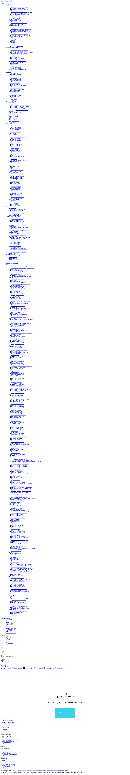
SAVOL (10, 594)
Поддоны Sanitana (15, 451)
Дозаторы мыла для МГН (17, 219)
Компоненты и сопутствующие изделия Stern (21, 487)
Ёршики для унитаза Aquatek (18, 518)
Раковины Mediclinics (16, 335)
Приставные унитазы (16, 189)
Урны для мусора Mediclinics (18, 342)
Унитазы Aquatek (15, 541)
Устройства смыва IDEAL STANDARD (20, 571)
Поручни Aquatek (15, 533)
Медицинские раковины (14, 91)
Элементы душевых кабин (15, 140)
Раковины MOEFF (15, 353)
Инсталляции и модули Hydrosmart (19, 611)
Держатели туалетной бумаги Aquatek (20, 511)
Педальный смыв (15, 63)
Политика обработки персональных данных (36, 770)
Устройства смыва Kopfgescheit (18, 317)
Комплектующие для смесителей (16, 36)
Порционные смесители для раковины (20, 32)
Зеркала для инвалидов (16, 220)
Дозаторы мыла (15, 113)
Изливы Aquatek (15, 520)
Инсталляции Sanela (16, 432)
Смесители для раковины (14, 26)
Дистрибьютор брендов (8, 741)
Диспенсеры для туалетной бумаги (19, 108)
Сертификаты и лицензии (9, 764)
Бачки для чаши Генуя (16, 195)
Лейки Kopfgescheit (15, 312)
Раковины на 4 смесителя (17, 88)
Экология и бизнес (7, 767)
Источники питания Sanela (17, 433)
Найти (15, 615)
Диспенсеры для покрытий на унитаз (20, 106)
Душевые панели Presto (16, 411)
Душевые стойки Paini (16, 396)
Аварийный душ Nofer (16, 360)
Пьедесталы (14, 99)
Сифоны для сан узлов (16, 201)
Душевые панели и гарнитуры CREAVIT (20, 284)
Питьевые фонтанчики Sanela (18, 435)
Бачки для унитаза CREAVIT (18, 279)
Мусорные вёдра (12, 119)
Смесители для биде (13, 15)
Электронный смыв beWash (17, 575)
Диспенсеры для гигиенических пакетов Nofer (22, 389)
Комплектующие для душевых (16, 135)
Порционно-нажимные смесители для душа (21, 12)
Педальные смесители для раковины (19, 51)
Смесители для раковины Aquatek (19, 538)
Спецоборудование (10, 206)
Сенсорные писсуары (16, 171)
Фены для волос (15, 161)
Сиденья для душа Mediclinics (18, 336)
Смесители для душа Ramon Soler (19, 607)
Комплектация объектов (11, 628)
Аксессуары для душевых (15, 149)
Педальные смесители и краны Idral (19, 303)
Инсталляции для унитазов (17, 173)
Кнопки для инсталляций (17, 198)
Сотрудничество (10, 620)
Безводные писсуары (16, 168)
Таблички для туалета (16, 222)
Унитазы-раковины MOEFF (17, 356)
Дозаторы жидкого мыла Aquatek (19, 513)
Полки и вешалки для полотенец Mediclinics (21, 333)
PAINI (10, 394)
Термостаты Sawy (15, 480)
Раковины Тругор (15, 559)
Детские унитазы (13, 259)
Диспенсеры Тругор (16, 553)
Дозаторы (11, 111)
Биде (10, 165)
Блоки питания (14, 204)
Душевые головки (15, 154)
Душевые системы (13, 124)
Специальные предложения (12, 263)
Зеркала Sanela (14, 431)
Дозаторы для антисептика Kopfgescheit (20, 308)
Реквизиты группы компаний (10, 754)
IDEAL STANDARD (13, 563)
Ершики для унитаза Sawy (17, 471)
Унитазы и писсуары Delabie (18, 275)
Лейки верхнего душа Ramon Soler (19, 603)
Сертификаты (9, 630)
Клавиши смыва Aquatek (17, 521)
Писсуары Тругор (15, 557)
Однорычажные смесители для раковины (20, 31)
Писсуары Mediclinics (16, 331)
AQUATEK (11, 504)
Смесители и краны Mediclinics (18, 337)
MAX (9, 639)
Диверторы (14, 39)
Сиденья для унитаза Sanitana (18, 454)
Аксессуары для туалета (11, 101)
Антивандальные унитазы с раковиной (18, 252)
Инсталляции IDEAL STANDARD (19, 565)
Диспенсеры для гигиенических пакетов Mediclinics (23, 320)
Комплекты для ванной (16, 20)
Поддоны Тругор (15, 558)
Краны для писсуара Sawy (17, 472)
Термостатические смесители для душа (20, 14)
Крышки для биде (15, 166)
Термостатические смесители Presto (19, 418)
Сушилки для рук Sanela (17, 440)
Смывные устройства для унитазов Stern (20, 492)
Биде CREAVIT (15, 280)
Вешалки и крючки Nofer (17, 363)
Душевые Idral (14, 302)
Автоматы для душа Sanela (17, 422)
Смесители (8, 4)
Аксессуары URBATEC (16, 543)
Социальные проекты (11, 633)
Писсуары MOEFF (15, 351)
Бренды (7, 264)
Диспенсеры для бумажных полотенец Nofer (21, 366)
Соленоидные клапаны (16, 43)
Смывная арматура (15, 203)
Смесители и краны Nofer (17, 379)
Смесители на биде (15, 18)
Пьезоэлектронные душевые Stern (19, 489)
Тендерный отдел (10, 624)
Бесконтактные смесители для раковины (20, 28)
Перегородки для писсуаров (17, 197)
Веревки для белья (15, 150)
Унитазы (11, 184)
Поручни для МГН (13, 226)
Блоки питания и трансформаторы (19, 37)
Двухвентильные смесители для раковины (21, 29)
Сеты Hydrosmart (15, 613)
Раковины (8, 72)
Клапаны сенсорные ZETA (17, 578)
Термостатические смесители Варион (20, 591)
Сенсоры (13, 42)
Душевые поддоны (15, 145)
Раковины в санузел (13, 73)
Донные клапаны (15, 96)
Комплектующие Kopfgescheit (18, 311)
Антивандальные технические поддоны (18, 249)
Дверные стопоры (15, 152)
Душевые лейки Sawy (16, 470)
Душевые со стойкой (16, 132)
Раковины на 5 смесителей (17, 89)
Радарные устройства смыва (17, 65)
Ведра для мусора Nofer (16, 362)
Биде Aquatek (14, 507)
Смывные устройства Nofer (17, 380)
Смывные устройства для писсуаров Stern (21, 491)
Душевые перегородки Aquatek (18, 515)
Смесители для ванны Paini (17, 404)
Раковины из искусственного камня (19, 85)
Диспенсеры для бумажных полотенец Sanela (21, 424)
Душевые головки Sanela (17, 427)
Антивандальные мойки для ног (16, 244)
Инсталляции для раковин (17, 178)
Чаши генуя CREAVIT (16, 298)
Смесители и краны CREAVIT (18, 293)
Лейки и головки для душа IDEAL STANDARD (22, 568)
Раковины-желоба (15, 90)
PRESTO (11, 409)
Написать (10, 644)
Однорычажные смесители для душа (19, 9)
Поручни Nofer (14, 375)
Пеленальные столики (14, 262)
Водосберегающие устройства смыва (17, 61)
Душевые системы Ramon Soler (18, 600)
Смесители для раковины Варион (19, 589)
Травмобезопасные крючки (17, 224)
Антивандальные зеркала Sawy (18, 462)
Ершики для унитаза (13, 116)
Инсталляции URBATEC (17, 546)
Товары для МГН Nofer (16, 383)
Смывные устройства (14, 179)
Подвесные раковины (16, 79)
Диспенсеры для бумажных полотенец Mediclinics (22, 319)
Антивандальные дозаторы (15, 242)
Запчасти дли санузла (14, 199)
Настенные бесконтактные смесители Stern (21, 488)
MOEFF (10, 345)
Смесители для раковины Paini (18, 406)
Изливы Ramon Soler (16, 601)
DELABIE (11, 265)
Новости (5, 760)
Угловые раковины (15, 81)
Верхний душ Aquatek (16, 509)
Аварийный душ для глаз (17, 210)
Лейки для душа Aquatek (17, 526)
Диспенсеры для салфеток (17, 107)
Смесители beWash (15, 574)
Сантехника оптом (7, 740)
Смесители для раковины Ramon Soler (20, 608)
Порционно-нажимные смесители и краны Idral (22, 304)
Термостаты (14, 45)
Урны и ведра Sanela (16, 443)
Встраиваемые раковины (17, 74)
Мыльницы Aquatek (16, 527)
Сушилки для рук (13, 122)
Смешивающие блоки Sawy (17, 478)
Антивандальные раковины (15, 247)
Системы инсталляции (14, 172)
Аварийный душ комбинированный (19, 213)
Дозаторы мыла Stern (16, 484)
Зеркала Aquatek (15, 519)
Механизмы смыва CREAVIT (18, 288)
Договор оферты (64, 770)
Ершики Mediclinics (15, 326)
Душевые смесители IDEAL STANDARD (21, 564)
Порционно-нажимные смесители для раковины (22, 52)
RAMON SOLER (13, 597)
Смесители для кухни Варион (18, 587)
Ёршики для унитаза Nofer (17, 369)
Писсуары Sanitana (15, 450)
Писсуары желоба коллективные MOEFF (20, 352)
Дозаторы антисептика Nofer (18, 367)
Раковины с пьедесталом (17, 80)
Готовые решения (7, 742)
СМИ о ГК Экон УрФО (8, 762)
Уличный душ (14, 133)
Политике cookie (78, 772)
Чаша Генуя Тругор (15, 562)
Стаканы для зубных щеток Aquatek (19, 540)
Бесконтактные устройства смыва (19, 62)
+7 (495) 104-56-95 (7, 668)
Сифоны (13, 100)
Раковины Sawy (15, 476)
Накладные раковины (16, 77)
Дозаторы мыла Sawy (16, 469)
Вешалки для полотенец (17, 151)
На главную (65, 713)
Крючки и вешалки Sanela (17, 434)
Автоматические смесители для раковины (18, 48)
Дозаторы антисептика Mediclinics (19, 324)
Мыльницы (14, 159)
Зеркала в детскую (13, 260)
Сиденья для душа (15, 146)
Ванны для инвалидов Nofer (17, 361)
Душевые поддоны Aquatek (17, 516)
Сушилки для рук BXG (16, 500)
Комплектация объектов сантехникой (12, 739)
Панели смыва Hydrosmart (17, 612)
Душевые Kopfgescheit (16, 309)
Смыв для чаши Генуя (16, 183)
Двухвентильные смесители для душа (20, 7)
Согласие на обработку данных (19, 770)
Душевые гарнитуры (16, 127)
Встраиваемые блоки (13, 253)
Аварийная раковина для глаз (18, 209)
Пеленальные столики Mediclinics (19, 330)
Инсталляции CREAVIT (17, 285)
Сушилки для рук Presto (16, 417)
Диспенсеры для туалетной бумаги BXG (20, 497)
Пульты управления (16, 205)
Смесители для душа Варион (18, 586)
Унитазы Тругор (15, 560)
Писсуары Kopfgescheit (16, 313)
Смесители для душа (13, 5)
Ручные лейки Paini (15, 401)
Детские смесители (13, 258)
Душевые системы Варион (17, 584)
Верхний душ (14, 141)
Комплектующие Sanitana (17, 449)
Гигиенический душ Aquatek (18, 510)
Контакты (59, 668)
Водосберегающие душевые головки (17, 69)
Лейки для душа (15, 157)
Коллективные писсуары (17, 170)
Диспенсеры (11, 102)
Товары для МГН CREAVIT (17, 295)
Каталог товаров (7, 736)
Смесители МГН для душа (17, 233)
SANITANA (11, 445)
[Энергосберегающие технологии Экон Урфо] (65, 1)
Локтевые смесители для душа (18, 8)
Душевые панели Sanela (16, 428)
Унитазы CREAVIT (15, 297)
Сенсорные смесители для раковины (19, 53)
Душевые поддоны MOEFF (17, 347)
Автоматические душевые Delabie (19, 266)
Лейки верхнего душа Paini (17, 400)
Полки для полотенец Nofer (17, 374)
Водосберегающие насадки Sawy (19, 465)
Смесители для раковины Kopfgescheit (20, 314)
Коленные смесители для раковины (19, 50)
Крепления (13, 97)
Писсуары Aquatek (15, 529)
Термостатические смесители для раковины (21, 35)
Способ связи (6, 635)
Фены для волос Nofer (16, 385)
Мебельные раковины (16, 75)
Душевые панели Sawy (19, 459)
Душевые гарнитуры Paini (17, 395)
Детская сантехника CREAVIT (18, 282)
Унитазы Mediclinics (16, 341)
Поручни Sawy (14, 475)
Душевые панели (15, 129)
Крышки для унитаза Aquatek (18, 524)
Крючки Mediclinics (15, 328)
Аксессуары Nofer (15, 391)
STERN (10, 481)
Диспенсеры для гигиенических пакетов (20, 105)
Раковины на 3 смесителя (17, 86)
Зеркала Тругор (14, 554)
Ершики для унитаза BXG (17, 499)
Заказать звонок (29, 668)
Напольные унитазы (16, 187)
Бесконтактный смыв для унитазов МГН (20, 237)
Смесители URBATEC (16, 549)
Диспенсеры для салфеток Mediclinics (20, 322)
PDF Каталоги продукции (9, 765)
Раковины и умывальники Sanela (19, 437)
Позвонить (10, 643)
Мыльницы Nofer (15, 372)
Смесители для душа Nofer (17, 378)
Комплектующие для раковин (15, 95)
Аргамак (11, 596)
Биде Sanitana (14, 448)
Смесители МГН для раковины (18, 235)
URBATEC (11, 542)
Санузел (8, 164)
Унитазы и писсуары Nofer (17, 384)
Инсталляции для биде (16, 177)
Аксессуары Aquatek (16, 505)
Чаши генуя (11, 192)
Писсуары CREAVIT (16, 291)
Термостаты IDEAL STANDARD (19, 570)
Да (1, 665)
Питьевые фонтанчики (14, 214)
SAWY (10, 456)
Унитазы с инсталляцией (17, 190)
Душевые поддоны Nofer (17, 368)
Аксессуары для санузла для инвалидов (18, 217)
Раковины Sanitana (15, 453)
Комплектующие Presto (16, 412)
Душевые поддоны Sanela (17, 429)
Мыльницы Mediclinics (16, 329)
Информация (6, 618)
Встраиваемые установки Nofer (18, 364)
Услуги (7, 622)
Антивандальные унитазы (15, 250)
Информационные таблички (18, 156)
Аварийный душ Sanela (16, 421)
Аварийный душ (12, 208)
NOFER (10, 358)
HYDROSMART (12, 609)
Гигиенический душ (16, 16)
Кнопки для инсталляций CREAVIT (19, 286)
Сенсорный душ (15, 59)
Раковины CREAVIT (16, 292)
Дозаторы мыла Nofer (16, 386)
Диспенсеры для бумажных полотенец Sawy (21, 467)
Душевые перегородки (16, 144)
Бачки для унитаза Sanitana (17, 446)
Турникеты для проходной (15, 215)
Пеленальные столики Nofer (17, 373)
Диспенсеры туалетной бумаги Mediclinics (21, 323)
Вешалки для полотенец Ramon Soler (19, 598)
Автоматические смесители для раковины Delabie (22, 268)
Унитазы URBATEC (16, 551)
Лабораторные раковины (17, 92)
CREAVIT (11, 277)
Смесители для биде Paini (17, 402)
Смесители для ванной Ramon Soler (19, 606)
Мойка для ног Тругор (16, 556)
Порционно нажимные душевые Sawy (23, 460)
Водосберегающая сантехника (10, 737)
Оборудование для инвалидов (13, 216)
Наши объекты (6, 766)
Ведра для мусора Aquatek (17, 508)
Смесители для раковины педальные (19, 34)
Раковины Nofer (15, 377)
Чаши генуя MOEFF (16, 357)
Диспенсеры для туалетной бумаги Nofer (20, 388)
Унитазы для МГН (13, 236)
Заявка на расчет (10, 623)
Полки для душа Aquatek (17, 530)
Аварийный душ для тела (17, 211)
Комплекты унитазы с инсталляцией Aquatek (21, 522)
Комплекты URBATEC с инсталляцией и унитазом (23, 548)
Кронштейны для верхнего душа (18, 137)
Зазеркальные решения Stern (17, 486)
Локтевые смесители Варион (18, 585)
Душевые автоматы (15, 126)
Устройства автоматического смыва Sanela (21, 444)
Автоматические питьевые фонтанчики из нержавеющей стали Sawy (27, 461)
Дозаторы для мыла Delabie (17, 270)
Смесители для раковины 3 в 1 (18, 54)
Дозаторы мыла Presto (16, 410)
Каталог (5, 3)
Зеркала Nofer (14, 371)
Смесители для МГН (13, 232)
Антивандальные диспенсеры (15, 241)
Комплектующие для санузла (15, 193)
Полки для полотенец (16, 162)
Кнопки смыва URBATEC (17, 547)
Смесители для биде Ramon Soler (19, 605)
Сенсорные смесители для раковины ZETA (21, 579)
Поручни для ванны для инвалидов (19, 227)
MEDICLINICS (12, 318)
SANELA (11, 420)
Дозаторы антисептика (16, 112)
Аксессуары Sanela (15, 423)
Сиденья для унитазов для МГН (18, 238)
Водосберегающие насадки (15, 67)
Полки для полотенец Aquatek (18, 531)
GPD (10, 592)
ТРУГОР (11, 552)
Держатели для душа (16, 139)
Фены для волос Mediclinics (17, 344)
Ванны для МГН (12, 225)
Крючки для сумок (13, 118)
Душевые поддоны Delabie (17, 271)
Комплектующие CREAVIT (17, 287)
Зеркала (10, 117)
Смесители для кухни (14, 25)
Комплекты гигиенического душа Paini (20, 399)
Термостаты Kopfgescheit (17, 315)
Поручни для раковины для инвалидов (20, 230)
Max (12, 731)
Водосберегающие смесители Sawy (19, 466)
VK (8, 641)
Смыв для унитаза (15, 182)
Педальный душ (15, 57)
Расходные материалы (14, 121)
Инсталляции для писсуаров (18, 175)
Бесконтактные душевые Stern (18, 482)
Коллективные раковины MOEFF (19, 350)
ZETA (10, 576)
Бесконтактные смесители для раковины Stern (22, 483)
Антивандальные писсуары (15, 246)
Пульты (13, 41)
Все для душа (9, 123)
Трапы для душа (15, 148)
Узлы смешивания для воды (17, 46)
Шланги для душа (15, 138)
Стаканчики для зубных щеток (18, 160)
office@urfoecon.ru (18, 668)
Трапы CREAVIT (15, 296)
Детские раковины (13, 257)
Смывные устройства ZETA (17, 580)
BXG (10, 493)
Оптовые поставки (10, 629)
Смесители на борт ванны (17, 24)
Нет (4, 665)
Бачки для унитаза (15, 194)
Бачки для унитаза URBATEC (18, 545)
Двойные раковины (15, 84)
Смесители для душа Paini (17, 405)
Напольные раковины (16, 78)
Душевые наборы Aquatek (17, 514)
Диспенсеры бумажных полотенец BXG (20, 494)
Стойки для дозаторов (16, 114)
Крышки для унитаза (16, 186)
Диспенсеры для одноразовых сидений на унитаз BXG (24, 495)
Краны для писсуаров (16, 181)
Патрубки (13, 200)
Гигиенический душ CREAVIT (18, 281)
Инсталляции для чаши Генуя (18, 176)
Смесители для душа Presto (17, 413)
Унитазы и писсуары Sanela (17, 442)
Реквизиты (8, 625)
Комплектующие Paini (16, 397)
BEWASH (11, 573)
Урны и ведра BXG (15, 502)
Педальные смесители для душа (18, 10)
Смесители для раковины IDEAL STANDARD (22, 569)
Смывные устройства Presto (17, 416)
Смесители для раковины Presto (18, 415)
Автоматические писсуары (15, 68)
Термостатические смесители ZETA (19, 581)
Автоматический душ (14, 56)
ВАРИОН (11, 582)
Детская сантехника (10, 254)
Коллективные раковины (14, 83)
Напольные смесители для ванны (19, 21)
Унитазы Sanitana (15, 455)
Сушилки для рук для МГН (17, 221)
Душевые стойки (15, 155)
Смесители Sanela (15, 439)
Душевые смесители (13, 134)
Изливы (13, 40)
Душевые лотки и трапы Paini (18, 407)
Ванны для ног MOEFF (16, 346)
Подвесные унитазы (16, 188)
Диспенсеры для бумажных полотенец (20, 103)
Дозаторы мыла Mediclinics (17, 325)
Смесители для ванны (14, 19)
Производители (6, 743)
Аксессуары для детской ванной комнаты (18, 255)
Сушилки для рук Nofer (16, 382)
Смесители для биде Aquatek (18, 536)
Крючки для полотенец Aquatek (18, 525)
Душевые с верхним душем (17, 130)
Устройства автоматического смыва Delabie (21, 276)
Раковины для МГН (13, 231)
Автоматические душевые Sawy (18, 458)
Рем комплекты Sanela (16, 438)
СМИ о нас (8, 631)
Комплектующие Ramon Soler (18, 602)
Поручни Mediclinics (16, 334)
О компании (9, 619)
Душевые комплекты (16, 128)
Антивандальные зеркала (14, 243)
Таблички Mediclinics (16, 340)
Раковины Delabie (15, 274)
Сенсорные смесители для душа (18, 13)
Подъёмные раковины (16, 94)
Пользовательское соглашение (53, 770)
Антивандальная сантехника (12, 239)
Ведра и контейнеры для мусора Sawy (20, 464)
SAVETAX (11, 595)
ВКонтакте (5, 731)
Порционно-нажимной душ (17, 58)
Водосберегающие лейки (14, 70)
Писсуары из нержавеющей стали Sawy (20, 473)
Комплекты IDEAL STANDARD (18, 567)
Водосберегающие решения (12, 47)
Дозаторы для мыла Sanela (17, 426)
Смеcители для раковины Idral (18, 306)
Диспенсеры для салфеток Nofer (18, 390)
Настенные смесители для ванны (19, 23)
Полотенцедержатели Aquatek (18, 532)
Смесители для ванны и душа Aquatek (20, 537)
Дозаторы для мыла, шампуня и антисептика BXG (23, 498)
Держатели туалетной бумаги (21, 110)
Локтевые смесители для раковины (19, 30)
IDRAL (10, 299)
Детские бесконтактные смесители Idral (20, 301)
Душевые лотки (15, 143)
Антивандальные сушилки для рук (17, 248)
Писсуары (11, 167)
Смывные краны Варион (17, 590)
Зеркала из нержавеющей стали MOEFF (20, 348)
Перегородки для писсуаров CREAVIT (20, 290)
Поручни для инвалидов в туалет (19, 228)
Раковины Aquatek (15, 535)
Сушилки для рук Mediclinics (18, 339)
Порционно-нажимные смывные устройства (21, 64)
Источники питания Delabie (17, 273)
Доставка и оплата (10, 627)
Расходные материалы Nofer (17, 393)
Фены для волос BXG (16, 503)
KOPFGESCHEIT (13, 307)
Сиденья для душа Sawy (16, 477)
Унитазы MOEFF (15, 355)
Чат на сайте (10, 637)
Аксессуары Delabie (16, 269)
